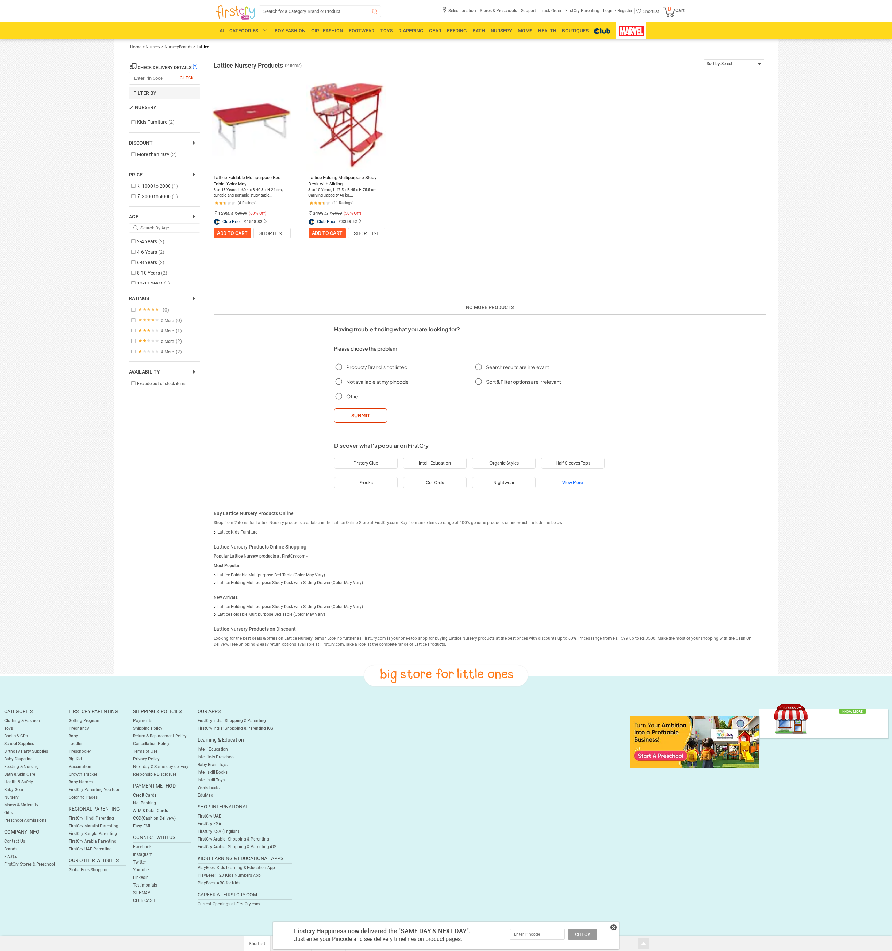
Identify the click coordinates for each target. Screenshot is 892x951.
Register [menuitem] (624, 10)
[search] (320, 11)
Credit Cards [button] (144, 795)
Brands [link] (10, 848)
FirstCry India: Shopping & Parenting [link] (232, 720)
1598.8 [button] (225, 213)
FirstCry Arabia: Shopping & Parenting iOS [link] (237, 846)
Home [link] (136, 47)
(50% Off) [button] (352, 213)
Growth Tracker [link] (83, 774)
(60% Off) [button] (257, 213)
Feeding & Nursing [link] (21, 766)
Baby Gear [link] (13, 789)
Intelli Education (435, 463)
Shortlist (271, 233)
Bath (478, 30)
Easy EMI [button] (141, 826)
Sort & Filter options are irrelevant (523, 381)
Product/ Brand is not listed (376, 367)
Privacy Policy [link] (146, 759)
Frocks (366, 482)
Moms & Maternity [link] (21, 805)
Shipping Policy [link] (147, 728)
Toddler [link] (76, 743)
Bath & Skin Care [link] (19, 774)
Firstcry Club (365, 463)
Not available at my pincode (377, 381)
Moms (525, 30)
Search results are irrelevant (517, 367)
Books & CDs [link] (16, 736)
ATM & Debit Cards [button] (150, 810)
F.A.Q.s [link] (10, 856)
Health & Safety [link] (18, 782)
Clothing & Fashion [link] (22, 720)
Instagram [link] (143, 854)
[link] (694, 741)
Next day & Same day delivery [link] (161, 766)
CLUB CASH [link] (144, 900)
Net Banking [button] (144, 803)
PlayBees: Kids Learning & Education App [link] (236, 867)
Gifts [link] (8, 812)
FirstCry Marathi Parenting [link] (93, 825)
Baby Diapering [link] (18, 759)
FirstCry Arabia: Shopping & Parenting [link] (233, 839)
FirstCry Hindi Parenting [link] (91, 818)
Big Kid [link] (75, 759)
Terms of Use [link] (145, 751)
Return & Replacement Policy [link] (160, 736)
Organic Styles (504, 463)
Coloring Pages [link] (83, 797)
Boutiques (575, 30)
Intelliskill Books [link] (213, 772)
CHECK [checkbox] (187, 78)
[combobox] (734, 64)
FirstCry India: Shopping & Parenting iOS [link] (235, 728)
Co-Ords (435, 482)
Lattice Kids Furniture (237, 532)
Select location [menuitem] (462, 10)
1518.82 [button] (254, 221)
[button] (459, 13)
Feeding (457, 30)
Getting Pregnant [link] (85, 720)
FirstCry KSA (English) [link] (218, 831)
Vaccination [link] (80, 766)
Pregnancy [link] (79, 728)
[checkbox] (161, 122)
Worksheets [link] (209, 787)
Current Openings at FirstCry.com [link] (229, 904)
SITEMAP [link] (142, 892)
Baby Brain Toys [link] (213, 764)
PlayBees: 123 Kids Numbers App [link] (229, 875)
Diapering (410, 30)
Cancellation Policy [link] (151, 743)
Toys (386, 30)
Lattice (203, 47)
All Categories (239, 30)
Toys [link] (8, 728)
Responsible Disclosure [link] (154, 774)
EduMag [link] (205, 795)
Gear (435, 30)
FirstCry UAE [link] (209, 816)
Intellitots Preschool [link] (216, 756)
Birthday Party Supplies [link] (26, 751)
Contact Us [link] (14, 841)
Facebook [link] (142, 846)
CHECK (583, 934)
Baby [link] (73, 736)
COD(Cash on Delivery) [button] (154, 818)
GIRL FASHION (327, 30)
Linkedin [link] (141, 877)
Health (547, 30)
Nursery (501, 30)
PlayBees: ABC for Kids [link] (219, 883)
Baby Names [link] (81, 782)
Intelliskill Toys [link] (211, 779)
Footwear (362, 30)
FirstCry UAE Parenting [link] (90, 848)
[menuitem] (235, 12)
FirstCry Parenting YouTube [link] (94, 789)
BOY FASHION (290, 30)
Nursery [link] (153, 47)
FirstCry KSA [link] (209, 823)
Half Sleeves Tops (573, 463)
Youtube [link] (141, 869)
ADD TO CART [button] (232, 233)
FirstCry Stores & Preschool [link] (29, 864)
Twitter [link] (139, 862)
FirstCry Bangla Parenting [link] (93, 833)
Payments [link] (142, 720)
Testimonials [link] (145, 885)
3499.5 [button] (320, 213)
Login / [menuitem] (609, 10)
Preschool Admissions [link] (25, 820)
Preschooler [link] (80, 751)
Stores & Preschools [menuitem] (498, 10)
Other (353, 396)
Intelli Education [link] (213, 749)
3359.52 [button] (349, 221)
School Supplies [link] (19, 743)
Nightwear (503, 482)
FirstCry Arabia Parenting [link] (92, 841)
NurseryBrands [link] (178, 47)
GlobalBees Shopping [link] (89, 869)
